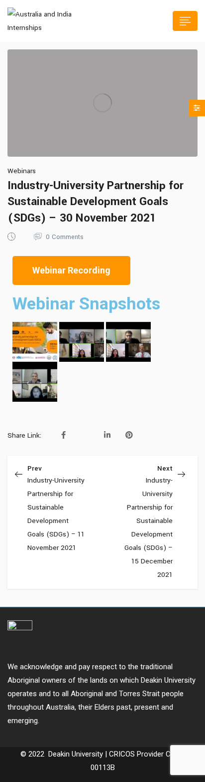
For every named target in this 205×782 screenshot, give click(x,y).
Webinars (21, 171)
